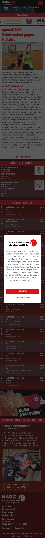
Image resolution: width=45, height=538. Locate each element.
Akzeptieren (23, 291)
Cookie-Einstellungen (22, 297)
